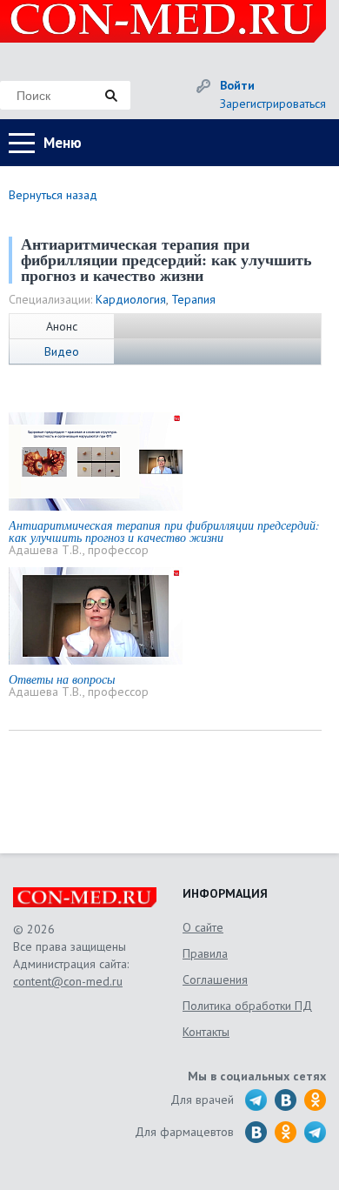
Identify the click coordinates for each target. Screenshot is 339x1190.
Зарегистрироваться (273, 103)
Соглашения (215, 979)
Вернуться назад (53, 195)
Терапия (193, 299)
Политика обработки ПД (247, 1005)
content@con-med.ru (68, 981)
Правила (205, 953)
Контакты (206, 1032)
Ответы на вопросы (62, 679)
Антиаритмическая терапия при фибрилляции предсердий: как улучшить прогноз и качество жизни (164, 531)
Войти (237, 85)
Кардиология (131, 299)
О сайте (203, 927)
